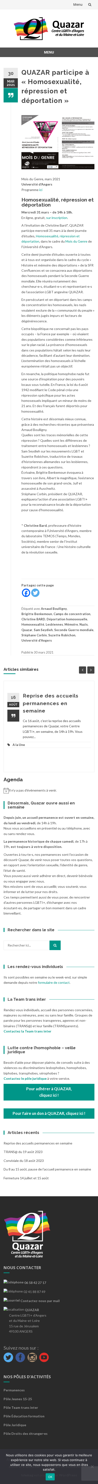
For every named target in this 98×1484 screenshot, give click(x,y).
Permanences (14, 1390)
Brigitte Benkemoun (36, 614)
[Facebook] (26, 593)
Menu (78, 4)
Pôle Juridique (15, 1425)
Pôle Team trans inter (21, 1407)
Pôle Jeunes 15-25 (18, 1399)
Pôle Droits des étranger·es (26, 1433)
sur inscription (56, 218)
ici (40, 190)
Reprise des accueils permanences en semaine (50, 703)
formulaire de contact (54, 982)
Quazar (26, 630)
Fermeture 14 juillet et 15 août (26, 1178)
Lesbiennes (54, 624)
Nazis (83, 624)
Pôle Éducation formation (24, 1416)
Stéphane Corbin (34, 635)
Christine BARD (33, 619)
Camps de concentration (72, 614)
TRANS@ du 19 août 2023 (23, 1152)
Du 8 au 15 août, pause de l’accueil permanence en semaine (47, 1169)
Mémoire (71, 624)
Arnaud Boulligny (54, 609)
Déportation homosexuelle (67, 619)
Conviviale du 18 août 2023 (24, 1161)
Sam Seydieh (43, 630)
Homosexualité (32, 624)
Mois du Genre (76, 241)
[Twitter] (35, 593)
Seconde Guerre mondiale (73, 630)
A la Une (19, 745)
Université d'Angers (36, 640)
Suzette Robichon (61, 635)
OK (50, 1477)
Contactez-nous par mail (40, 1301)
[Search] (55, 945)
